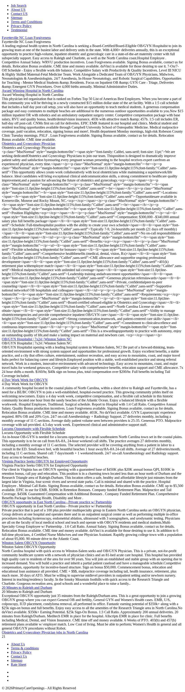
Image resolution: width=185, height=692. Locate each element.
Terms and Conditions (26, 22)
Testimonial (19, 30)
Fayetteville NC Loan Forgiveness (26, 38)
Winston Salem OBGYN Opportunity (29, 543)
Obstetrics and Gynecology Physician (28, 144)
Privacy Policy (21, 26)
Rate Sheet (18, 664)
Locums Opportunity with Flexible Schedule (33, 429)
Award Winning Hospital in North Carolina (32, 91)
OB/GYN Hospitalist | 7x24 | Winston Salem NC (37, 339)
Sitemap (16, 18)
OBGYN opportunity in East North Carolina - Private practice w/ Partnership (57, 502)
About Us (18, 644)
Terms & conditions (25, 648)
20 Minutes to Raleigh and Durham (27, 587)
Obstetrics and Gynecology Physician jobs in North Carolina (45, 632)
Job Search (18, 5)
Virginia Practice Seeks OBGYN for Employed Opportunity (45, 461)
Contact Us (19, 656)
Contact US (19, 14)
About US (18, 10)
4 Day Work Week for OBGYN (25, 380)
